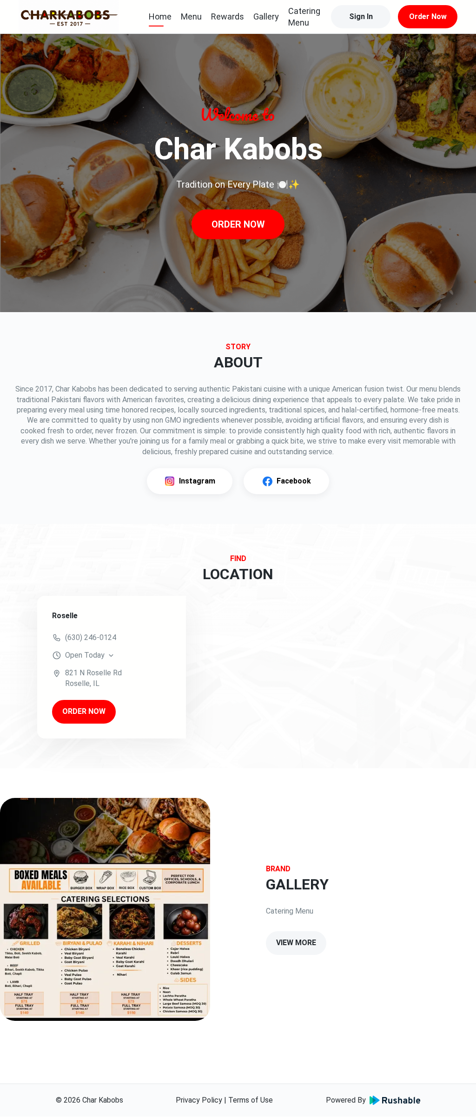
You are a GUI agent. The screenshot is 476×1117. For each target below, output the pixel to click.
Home (160, 16)
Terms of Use (250, 1100)
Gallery (266, 16)
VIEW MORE (296, 942)
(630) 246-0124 (90, 637)
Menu (191, 16)
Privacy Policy (199, 1100)
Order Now (428, 16)
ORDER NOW (238, 224)
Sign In (361, 16)
